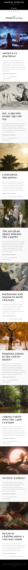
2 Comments (20, 556)
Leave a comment (6, 78)
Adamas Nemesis (14, 2)
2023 (14, 11)
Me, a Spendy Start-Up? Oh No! (12, 116)
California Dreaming (10, 176)
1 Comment (20, 318)
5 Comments (21, 196)
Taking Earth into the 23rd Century (12, 419)
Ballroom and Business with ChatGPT (12, 297)
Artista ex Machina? (9, 55)
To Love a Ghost (13, 478)
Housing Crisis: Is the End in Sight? (13, 356)
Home (9, 11)
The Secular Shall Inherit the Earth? (11, 234)
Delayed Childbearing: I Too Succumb (13, 536)
